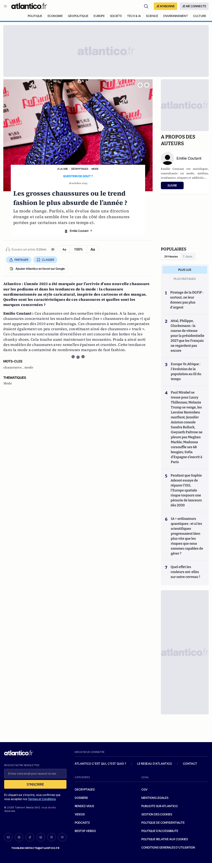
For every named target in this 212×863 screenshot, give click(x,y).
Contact (190, 763)
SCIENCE (152, 16)
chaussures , (13, 367)
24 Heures (171, 256)
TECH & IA (134, 16)
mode (28, 367)
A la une (62, 168)
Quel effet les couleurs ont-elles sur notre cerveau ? (185, 572)
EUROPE (99, 16)
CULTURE (199, 16)
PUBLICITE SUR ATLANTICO (159, 806)
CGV (144, 789)
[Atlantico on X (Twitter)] (19, 837)
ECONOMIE (55, 16)
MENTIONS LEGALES (154, 797)
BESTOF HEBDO (85, 831)
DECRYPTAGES (85, 789)
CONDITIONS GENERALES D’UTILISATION (168, 847)
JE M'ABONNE (165, 6)
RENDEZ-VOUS (84, 806)
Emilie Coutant (79, 230)
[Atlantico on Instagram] (51, 837)
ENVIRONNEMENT (175, 16)
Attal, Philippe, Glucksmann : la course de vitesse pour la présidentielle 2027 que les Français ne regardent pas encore (187, 336)
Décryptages (79, 168)
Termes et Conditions (42, 799)
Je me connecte (194, 6)
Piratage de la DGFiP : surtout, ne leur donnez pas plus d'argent (186, 299)
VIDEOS (80, 814)
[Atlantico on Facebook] (30, 837)
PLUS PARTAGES (185, 278)
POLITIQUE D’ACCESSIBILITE (159, 831)
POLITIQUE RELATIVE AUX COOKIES (164, 839)
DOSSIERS (81, 797)
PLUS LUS (184, 269)
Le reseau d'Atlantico (154, 763)
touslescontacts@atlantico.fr (35, 848)
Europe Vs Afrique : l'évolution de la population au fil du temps (186, 371)
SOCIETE (116, 16)
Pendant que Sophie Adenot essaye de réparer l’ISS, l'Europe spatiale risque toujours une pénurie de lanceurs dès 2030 (186, 490)
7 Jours (187, 256)
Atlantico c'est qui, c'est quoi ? (100, 763)
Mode (95, 168)
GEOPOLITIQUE (78, 16)
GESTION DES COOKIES (156, 814)
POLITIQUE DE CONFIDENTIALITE (163, 822)
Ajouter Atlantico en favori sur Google (40, 268)
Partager (21, 259)
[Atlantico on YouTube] (62, 837)
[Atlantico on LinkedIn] (41, 837)
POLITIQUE (35, 16)
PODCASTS (82, 822)
